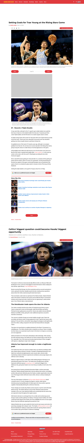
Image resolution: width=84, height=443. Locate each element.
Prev (15, 71)
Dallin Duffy (13, 25)
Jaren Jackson (38, 152)
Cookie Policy (56, 434)
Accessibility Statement (17, 436)
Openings (30, 431)
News (16, 1)
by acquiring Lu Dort (30, 363)
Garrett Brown (14, 237)
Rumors (20, 1)
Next (48, 71)
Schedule (26, 1)
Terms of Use (42, 434)
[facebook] (73, 1)
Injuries (41, 1)
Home (12, 219)
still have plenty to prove (44, 406)
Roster (36, 1)
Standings (31, 1)
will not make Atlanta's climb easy (37, 379)
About (12, 431)
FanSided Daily (68, 431)
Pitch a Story (14, 434)
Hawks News (18, 219)
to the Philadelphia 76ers (30, 286)
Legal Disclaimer (69, 434)
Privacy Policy (31, 434)
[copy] (19, 28)
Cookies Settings (43, 436)
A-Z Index (30, 436)
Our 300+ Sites (56, 431)
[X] (76, 1)
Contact (41, 431)
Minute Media (9, 439)
